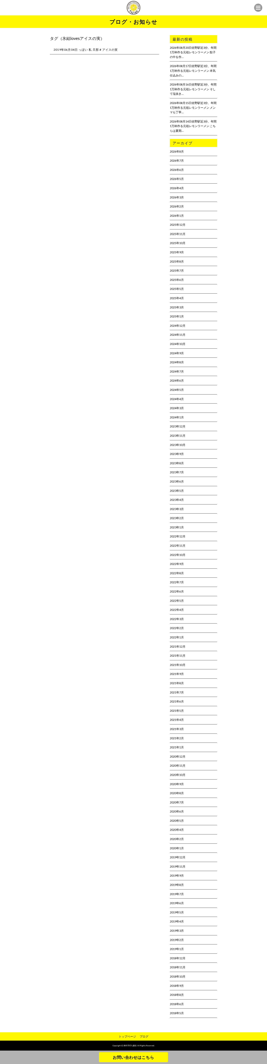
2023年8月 (177, 463)
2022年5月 (177, 600)
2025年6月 (177, 279)
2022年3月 (177, 619)
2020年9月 (177, 784)
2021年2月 (177, 738)
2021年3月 (177, 729)
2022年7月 (177, 582)
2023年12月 (177, 426)
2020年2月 (177, 839)
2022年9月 (177, 564)
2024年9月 (177, 353)
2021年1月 (177, 747)
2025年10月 (177, 243)
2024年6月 (177, 380)
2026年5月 (177, 178)
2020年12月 (177, 756)
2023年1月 (177, 527)
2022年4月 (177, 609)
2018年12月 (177, 958)
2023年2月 (177, 518)
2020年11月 (177, 765)
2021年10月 (177, 664)
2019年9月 (177, 875)
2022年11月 (177, 545)
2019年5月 (177, 912)
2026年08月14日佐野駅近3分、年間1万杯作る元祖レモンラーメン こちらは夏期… (193, 126)
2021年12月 (177, 646)
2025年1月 (177, 316)
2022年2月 (177, 628)
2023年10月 (177, 444)
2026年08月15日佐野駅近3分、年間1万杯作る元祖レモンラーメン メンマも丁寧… (193, 107)
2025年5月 (177, 288)
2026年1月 (177, 215)
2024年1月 (177, 417)
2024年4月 (177, 399)
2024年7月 (177, 371)
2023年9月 (177, 454)
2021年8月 (177, 683)
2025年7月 (177, 270)
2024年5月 (177, 389)
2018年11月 (177, 967)
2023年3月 (177, 509)
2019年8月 (177, 884)
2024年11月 (177, 334)
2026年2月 (177, 206)
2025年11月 (177, 234)
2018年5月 (177, 1013)
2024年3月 (177, 408)
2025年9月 (177, 252)
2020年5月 (177, 820)
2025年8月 (177, 261)
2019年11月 (177, 866)
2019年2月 (177, 940)
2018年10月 (177, 976)
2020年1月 (177, 848)
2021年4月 (177, 719)
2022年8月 (177, 573)
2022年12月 (177, 536)
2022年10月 (177, 554)
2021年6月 (177, 701)
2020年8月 (177, 793)
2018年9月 (177, 985)
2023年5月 (177, 490)
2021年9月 (177, 674)
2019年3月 (177, 930)
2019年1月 (177, 949)
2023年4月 (177, 499)
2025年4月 (177, 298)
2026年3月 (177, 197)
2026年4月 (177, 188)
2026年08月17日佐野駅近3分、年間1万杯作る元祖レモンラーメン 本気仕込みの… (193, 70)
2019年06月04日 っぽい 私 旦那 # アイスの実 (86, 49)
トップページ (127, 1036)
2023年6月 (177, 481)
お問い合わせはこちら (133, 1057)
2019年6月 (177, 903)
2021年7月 (177, 692)
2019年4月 (177, 921)
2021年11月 (177, 655)
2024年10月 (177, 344)
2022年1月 (177, 637)
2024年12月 (177, 325)
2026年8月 (177, 151)
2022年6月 (177, 591)
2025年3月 (177, 307)
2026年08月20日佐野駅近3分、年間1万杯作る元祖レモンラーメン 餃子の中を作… (193, 52)
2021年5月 (177, 710)
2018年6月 (177, 1004)
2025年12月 (177, 224)
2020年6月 (177, 811)
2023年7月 (177, 472)
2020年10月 (177, 774)
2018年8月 (177, 994)
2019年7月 (177, 894)
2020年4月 (177, 829)
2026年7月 (177, 160)
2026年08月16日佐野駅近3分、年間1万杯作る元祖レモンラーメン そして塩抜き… (193, 89)
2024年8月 (177, 362)
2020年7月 (177, 802)
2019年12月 (177, 857)
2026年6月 (177, 169)
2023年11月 (177, 435)
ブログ (144, 1036)
